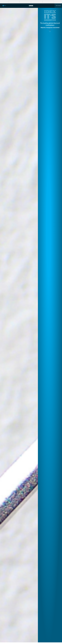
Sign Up (59, 5)
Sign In (57, 5)
